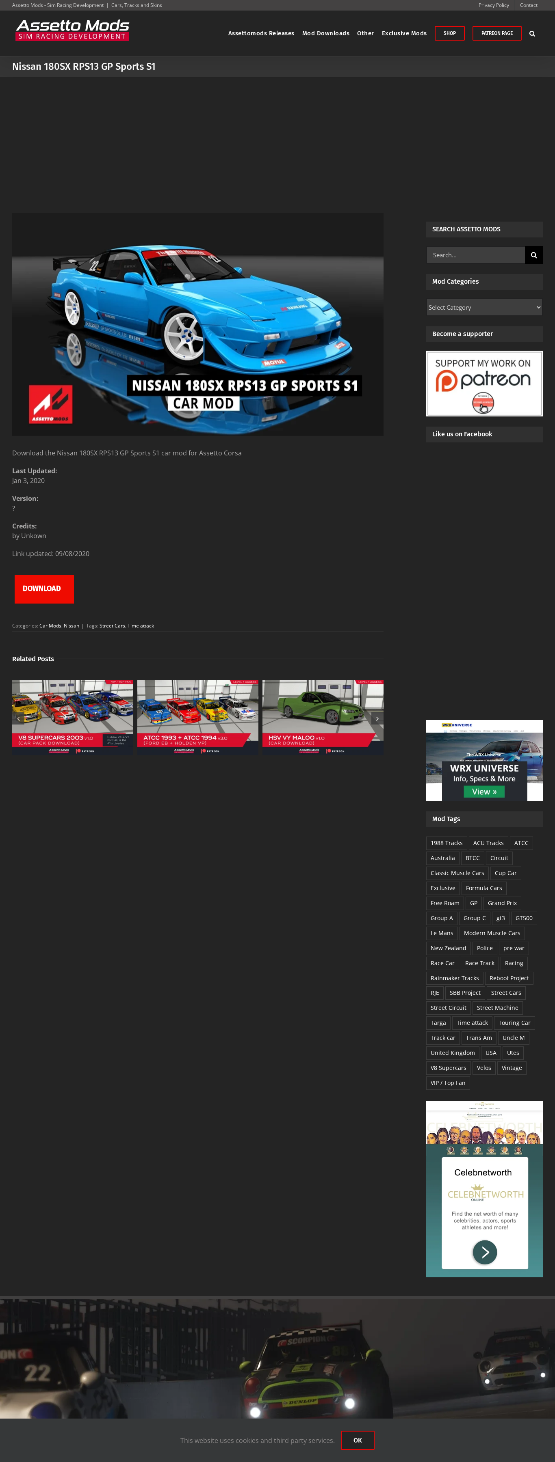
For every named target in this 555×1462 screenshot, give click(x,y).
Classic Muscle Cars (457, 873)
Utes (513, 1053)
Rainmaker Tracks (455, 978)
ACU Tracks (488, 843)
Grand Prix (502, 903)
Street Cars (112, 625)
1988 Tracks (447, 843)
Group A (442, 918)
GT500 (524, 918)
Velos (484, 1068)
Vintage (512, 1068)
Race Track (479, 963)
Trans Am (479, 1038)
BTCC (473, 858)
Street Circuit (448, 1007)
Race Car (443, 963)
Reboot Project (509, 978)
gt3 (500, 918)
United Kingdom (453, 1053)
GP (473, 903)
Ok (357, 1440)
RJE (435, 992)
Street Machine (497, 1007)
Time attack (141, 625)
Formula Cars (484, 888)
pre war (514, 948)
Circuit (499, 858)
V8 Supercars (448, 1068)
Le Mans (442, 933)
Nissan (71, 625)
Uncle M (514, 1038)
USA (491, 1053)
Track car (443, 1038)
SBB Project (465, 992)
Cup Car (506, 873)
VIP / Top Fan (448, 1083)
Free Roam (445, 903)
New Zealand (448, 948)
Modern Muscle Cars (492, 933)
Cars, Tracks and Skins (136, 5)
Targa (438, 1022)
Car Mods (50, 625)
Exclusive (443, 888)
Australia (443, 858)
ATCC (521, 843)
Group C (475, 918)
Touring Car (515, 1022)
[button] (532, 33)
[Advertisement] (277, 138)
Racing (514, 963)
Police (485, 948)
